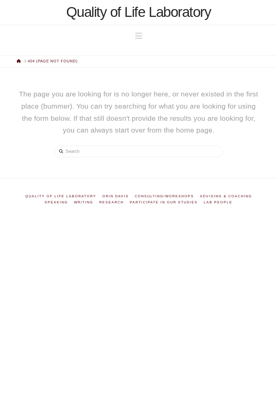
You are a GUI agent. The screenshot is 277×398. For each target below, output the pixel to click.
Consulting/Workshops (164, 196)
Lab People (218, 202)
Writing (83, 202)
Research (111, 202)
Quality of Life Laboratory (138, 12)
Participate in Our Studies (164, 202)
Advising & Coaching (226, 196)
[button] (138, 36)
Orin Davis (115, 196)
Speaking (56, 202)
